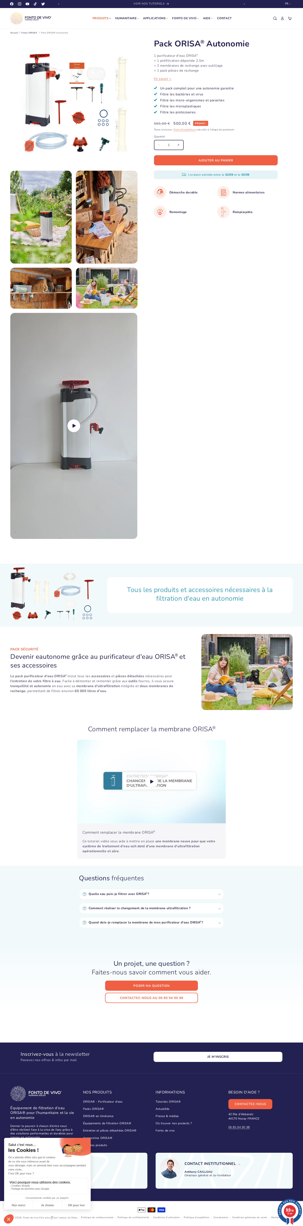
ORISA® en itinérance (98, 1116)
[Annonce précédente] (58, 4)
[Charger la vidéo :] (151, 781)
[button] (275, 18)
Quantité (159, 136)
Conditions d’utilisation (166, 1217)
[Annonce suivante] (244, 4)
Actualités (163, 1109)
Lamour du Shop (68, 1217)
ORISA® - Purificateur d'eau (103, 1101)
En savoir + (163, 78)
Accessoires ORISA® (97, 1138)
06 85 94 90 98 (239, 1127)
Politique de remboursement (97, 1217)
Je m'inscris (218, 1057)
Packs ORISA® (93, 1109)
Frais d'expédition (185, 129)
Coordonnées (220, 1217)
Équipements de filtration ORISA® (107, 1123)
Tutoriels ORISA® (168, 1101)
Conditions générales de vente (249, 1217)
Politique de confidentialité (133, 1217)
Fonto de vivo (165, 1131)
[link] (210, 1163)
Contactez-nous (250, 1104)
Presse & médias (167, 1116)
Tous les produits (95, 1145)
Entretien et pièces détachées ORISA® (110, 1131)
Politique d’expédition (196, 1217)
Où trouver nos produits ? (174, 1123)
